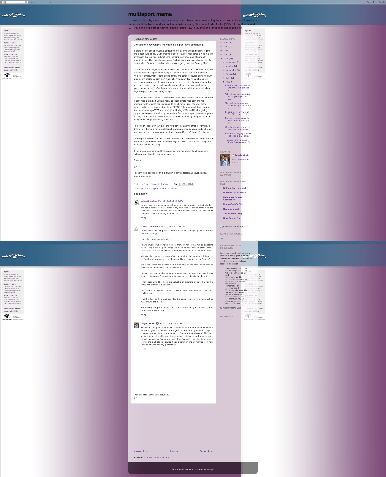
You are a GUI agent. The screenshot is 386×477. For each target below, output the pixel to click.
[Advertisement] (173, 426)
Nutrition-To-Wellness (234, 193)
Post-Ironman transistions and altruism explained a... (237, 87)
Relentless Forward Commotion (233, 198)
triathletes (172, 188)
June (228, 78)
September (231, 70)
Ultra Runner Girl (231, 218)
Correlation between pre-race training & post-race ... (238, 105)
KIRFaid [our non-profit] (235, 188)
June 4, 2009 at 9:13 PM (171, 323)
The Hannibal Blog (232, 214)
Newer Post (141, 451)
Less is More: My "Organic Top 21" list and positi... (237, 113)
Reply (143, 217)
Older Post (206, 451)
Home (174, 451)
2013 (226, 43)
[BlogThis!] (183, 184)
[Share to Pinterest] (192, 184)
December (231, 62)
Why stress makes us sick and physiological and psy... (237, 96)
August (229, 74)
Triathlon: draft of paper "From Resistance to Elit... (238, 141)
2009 (226, 58)
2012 (226, 47)
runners (162, 188)
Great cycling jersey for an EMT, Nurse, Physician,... (238, 128)
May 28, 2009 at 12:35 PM (171, 201)
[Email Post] (175, 184)
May (228, 82)
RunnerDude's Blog (233, 204)
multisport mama (150, 14)
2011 (226, 50)
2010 (226, 55)
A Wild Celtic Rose (150, 226)
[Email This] (180, 184)
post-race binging (149, 188)
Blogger (210, 469)
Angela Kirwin (148, 323)
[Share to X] (186, 184)
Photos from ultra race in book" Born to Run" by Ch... (237, 120)
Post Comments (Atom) (158, 457)
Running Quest (231, 209)
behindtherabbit (149, 201)
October (230, 66)
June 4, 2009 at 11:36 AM (173, 226)
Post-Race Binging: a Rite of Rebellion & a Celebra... (238, 134)
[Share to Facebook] (189, 184)
